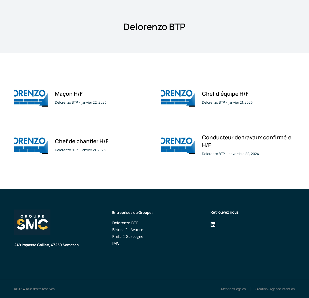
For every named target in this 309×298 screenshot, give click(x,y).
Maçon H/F (69, 93)
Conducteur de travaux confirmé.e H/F (246, 141)
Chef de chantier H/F (81, 141)
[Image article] (31, 97)
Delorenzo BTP (66, 102)
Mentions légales (233, 289)
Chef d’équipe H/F (225, 93)
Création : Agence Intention (275, 289)
